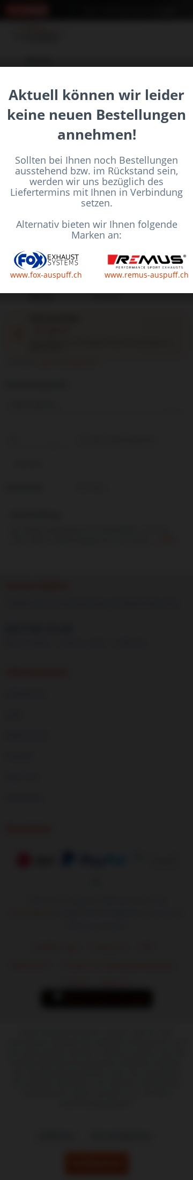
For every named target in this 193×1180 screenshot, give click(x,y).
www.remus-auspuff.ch (147, 275)
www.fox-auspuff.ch (46, 275)
